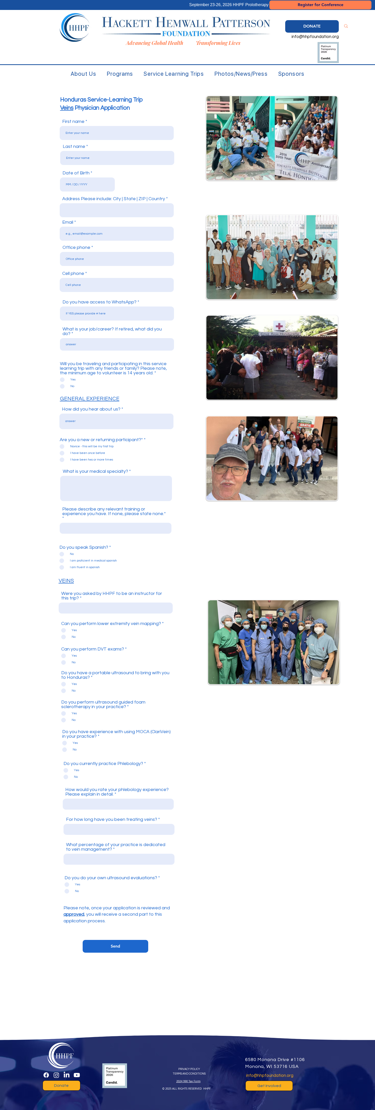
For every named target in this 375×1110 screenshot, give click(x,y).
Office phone (76, 247)
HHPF (207, 1088)
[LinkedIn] (66, 1075)
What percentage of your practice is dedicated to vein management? (115, 847)
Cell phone (73, 273)
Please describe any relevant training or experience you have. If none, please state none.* (114, 511)
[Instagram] (56, 1075)
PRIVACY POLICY (189, 1069)
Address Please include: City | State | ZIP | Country (113, 199)
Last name (74, 146)
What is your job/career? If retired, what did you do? (112, 331)
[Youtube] (76, 1075)
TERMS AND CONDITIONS (189, 1073)
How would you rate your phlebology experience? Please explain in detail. (117, 792)
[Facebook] (46, 1075)
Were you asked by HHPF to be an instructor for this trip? (111, 596)
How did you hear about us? (91, 409)
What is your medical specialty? (95, 471)
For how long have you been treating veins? (112, 819)
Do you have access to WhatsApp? (99, 302)
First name (73, 121)
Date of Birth (76, 173)
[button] (83, 73)
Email (67, 222)
